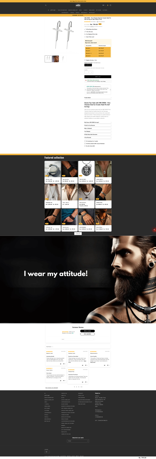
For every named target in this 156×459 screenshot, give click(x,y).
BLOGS (62, 397)
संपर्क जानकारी (82, 456)
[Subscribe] (87, 441)
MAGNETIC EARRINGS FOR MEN (68, 406)
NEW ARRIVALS (47, 419)
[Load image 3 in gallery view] (63, 59)
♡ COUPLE (46, 404)
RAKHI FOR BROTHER (48, 397)
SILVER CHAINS (64, 404)
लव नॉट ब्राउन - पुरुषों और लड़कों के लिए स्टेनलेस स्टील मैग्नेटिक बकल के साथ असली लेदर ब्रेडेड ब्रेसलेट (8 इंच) (49, 227)
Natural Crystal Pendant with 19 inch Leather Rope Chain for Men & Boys (83, 202)
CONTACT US (64, 393)
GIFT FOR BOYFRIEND (65, 429)
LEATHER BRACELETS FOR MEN (68, 421)
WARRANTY (80, 393)
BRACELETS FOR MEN (65, 416)
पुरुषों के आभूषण (47, 395)
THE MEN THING (50, 456)
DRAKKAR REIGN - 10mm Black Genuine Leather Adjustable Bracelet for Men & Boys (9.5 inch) (99, 202)
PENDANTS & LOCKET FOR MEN (68, 412)
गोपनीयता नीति (69, 456)
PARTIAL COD (81, 395)
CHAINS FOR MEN (65, 414)
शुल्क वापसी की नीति (63, 456)
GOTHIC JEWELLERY (65, 399)
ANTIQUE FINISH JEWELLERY (67, 410)
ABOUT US (63, 395)
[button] (45, 5)
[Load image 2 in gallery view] (55, 59)
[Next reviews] (110, 90)
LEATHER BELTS (47, 412)
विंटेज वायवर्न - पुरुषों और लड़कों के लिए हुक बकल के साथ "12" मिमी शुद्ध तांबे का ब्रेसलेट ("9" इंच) (49, 179)
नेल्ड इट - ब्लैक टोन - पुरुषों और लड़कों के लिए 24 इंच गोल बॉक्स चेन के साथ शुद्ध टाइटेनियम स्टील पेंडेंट (66, 202)
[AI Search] (154, 229)
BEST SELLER (47, 421)
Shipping (92, 26)
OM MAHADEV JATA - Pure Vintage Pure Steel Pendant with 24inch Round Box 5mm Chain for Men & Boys (49, 202)
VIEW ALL (46, 416)
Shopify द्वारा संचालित (56, 456)
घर (44, 393)
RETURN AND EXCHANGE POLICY (85, 401)
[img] (49, 351)
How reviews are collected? (51, 387)
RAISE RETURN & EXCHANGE (84, 399)
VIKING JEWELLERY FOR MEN (67, 423)
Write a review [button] (87, 331)
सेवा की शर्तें (73, 456)
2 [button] (76, 386)
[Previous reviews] (85, 90)
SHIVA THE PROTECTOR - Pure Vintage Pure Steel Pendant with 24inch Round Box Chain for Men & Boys (83, 179)
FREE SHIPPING (81, 397)
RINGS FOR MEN (64, 419)
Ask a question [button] (87, 334)
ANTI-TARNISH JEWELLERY (67, 408)
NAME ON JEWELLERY (49, 399)
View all (78, 233)
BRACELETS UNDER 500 (66, 427)
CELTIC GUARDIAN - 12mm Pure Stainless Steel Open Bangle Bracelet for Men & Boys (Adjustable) (83, 227)
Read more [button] (92, 362)
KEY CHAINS (47, 408)
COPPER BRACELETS (65, 401)
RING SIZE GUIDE (81, 404)
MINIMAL (63, 425)
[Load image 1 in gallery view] (48, 59)
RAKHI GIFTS (64, 431)
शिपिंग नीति (77, 456)
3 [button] (78, 386)
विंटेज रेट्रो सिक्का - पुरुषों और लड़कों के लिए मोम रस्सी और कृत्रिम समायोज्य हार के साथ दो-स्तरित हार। (99, 227)
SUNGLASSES (47, 406)
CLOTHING (46, 410)
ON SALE (46, 414)
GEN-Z (45, 401)
